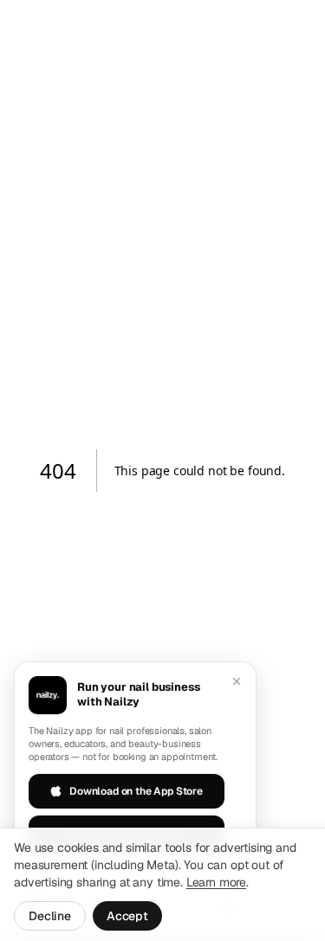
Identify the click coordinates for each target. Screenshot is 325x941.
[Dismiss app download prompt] (236, 681)
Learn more (216, 882)
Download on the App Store (136, 791)
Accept (127, 916)
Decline (50, 916)
